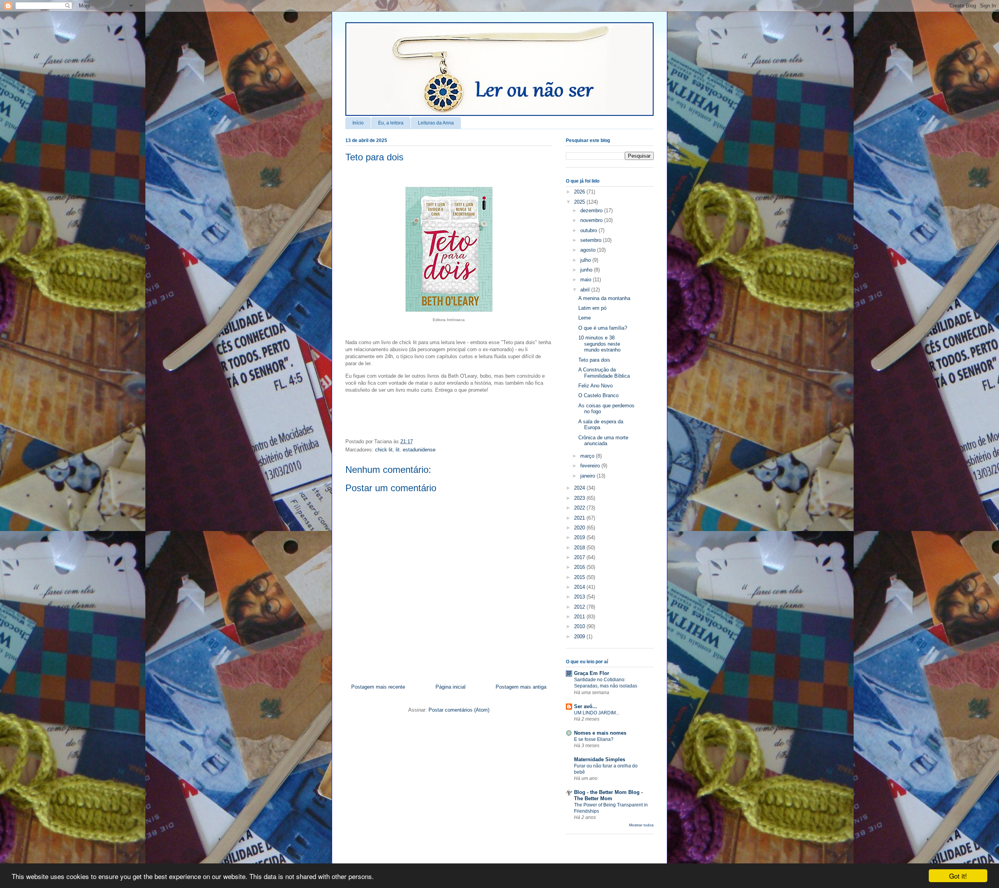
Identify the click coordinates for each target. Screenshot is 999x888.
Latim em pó (592, 308)
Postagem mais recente (378, 687)
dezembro (592, 210)
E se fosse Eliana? (593, 739)
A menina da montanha (604, 298)
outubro (589, 230)
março (588, 456)
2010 (580, 626)
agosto (588, 250)
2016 (580, 567)
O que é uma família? (602, 328)
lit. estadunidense (416, 450)
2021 (580, 518)
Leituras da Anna (436, 123)
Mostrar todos (641, 825)
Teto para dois (374, 157)
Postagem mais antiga (521, 687)
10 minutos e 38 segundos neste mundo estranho (599, 344)
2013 (580, 597)
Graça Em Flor (591, 673)
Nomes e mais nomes (600, 733)
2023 (580, 498)
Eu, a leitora (391, 123)
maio (586, 279)
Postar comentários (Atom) (458, 710)
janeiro (588, 476)
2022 (580, 508)
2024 (580, 488)
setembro (591, 240)
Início (358, 123)
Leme (584, 318)
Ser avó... (585, 706)
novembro (592, 220)
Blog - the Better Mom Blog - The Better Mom (608, 795)
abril (585, 290)
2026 (580, 192)
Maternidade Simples (599, 759)
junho (587, 270)
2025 (580, 202)
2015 (580, 577)
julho (586, 260)
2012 (580, 607)
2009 (580, 636)
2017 (580, 557)
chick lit (384, 450)
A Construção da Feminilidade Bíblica (604, 373)
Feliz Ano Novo (595, 386)
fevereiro (590, 466)
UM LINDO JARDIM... (596, 713)
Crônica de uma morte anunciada (603, 441)
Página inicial (451, 687)
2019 (580, 537)
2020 (580, 528)
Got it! (958, 876)
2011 (580, 617)
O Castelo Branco (598, 395)
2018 (580, 548)
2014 (580, 587)
